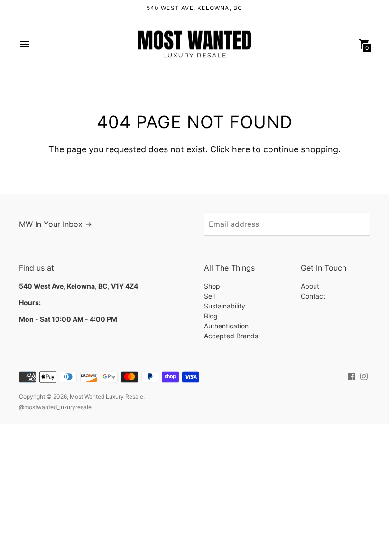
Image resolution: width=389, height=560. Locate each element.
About (310, 286)
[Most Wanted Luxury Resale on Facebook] (351, 375)
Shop (212, 286)
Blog (211, 316)
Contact (313, 296)
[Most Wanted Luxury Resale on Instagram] (364, 375)
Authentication (226, 326)
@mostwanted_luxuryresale (55, 407)
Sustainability (224, 306)
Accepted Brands (231, 336)
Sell (209, 296)
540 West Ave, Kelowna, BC (195, 7)
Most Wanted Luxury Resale (106, 396)
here (241, 149)
